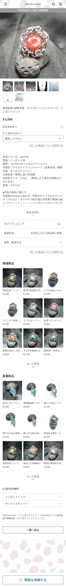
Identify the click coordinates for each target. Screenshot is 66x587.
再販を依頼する (35, 580)
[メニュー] (5, 4)
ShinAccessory (9, 515)
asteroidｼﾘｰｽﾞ (46, 515)
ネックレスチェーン (16, 503)
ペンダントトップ (15, 497)
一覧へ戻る (33, 530)
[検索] (53, 4)
